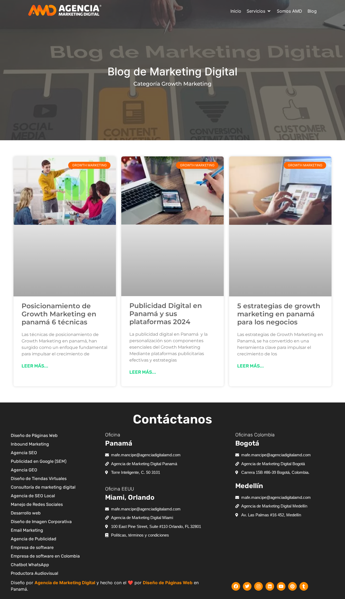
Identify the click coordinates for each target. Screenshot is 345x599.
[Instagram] (258, 586)
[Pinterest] (292, 586)
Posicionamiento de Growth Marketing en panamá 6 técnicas (59, 314)
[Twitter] (247, 586)
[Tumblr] (303, 586)
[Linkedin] (269, 586)
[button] (259, 11)
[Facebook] (236, 586)
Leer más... (35, 366)
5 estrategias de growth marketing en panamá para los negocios (278, 314)
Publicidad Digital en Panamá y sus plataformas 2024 (165, 314)
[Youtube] (281, 586)
